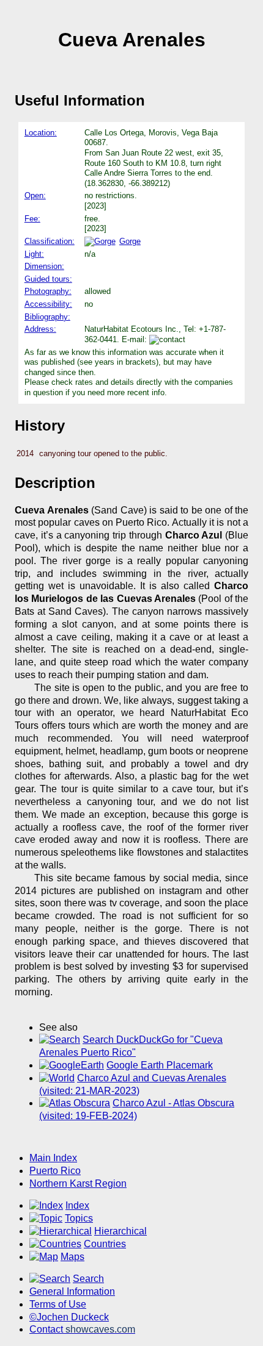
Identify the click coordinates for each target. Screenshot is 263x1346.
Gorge (130, 241)
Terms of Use (57, 1304)
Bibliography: (47, 316)
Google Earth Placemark (159, 1065)
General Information (72, 1291)
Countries (105, 1244)
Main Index (53, 1158)
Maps (72, 1256)
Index (77, 1205)
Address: (40, 329)
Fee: (32, 218)
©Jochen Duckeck (69, 1317)
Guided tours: (48, 279)
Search (88, 1278)
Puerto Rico (55, 1170)
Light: (34, 254)
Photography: (48, 291)
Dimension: (44, 266)
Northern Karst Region (78, 1183)
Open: (35, 195)
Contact (82, 1329)
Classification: (49, 241)
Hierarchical (120, 1231)
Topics (79, 1218)
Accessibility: (48, 304)
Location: (40, 132)
